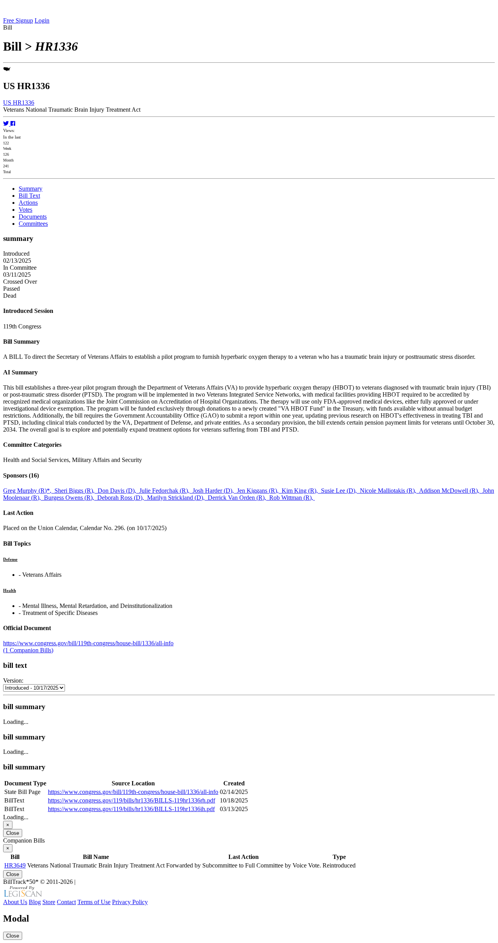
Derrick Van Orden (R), (238, 497)
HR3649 (15, 865)
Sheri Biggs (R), (76, 490)
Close (12, 833)
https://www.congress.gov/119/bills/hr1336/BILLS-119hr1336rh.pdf (131, 800)
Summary (30, 188)
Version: (13, 680)
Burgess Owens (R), (70, 497)
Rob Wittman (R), (292, 497)
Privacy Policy (130, 902)
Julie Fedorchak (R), (166, 490)
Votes (25, 209)
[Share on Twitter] (7, 123)
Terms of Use (93, 902)
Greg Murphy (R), (28, 490)
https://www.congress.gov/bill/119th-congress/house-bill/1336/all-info (88, 643)
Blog (35, 902)
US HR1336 (18, 102)
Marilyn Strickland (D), (177, 497)
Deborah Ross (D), (122, 497)
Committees (33, 223)
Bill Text (29, 195)
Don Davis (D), (118, 490)
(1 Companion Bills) (28, 650)
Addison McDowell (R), (450, 490)
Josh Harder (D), (215, 490)
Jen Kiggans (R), (259, 490)
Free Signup (18, 20)
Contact (66, 902)
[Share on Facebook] (13, 123)
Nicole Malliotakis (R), (389, 490)
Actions (28, 202)
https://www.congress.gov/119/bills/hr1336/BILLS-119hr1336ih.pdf (131, 809)
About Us (15, 902)
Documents (33, 216)
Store (48, 902)
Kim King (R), (301, 490)
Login (42, 20)
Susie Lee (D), (340, 490)
